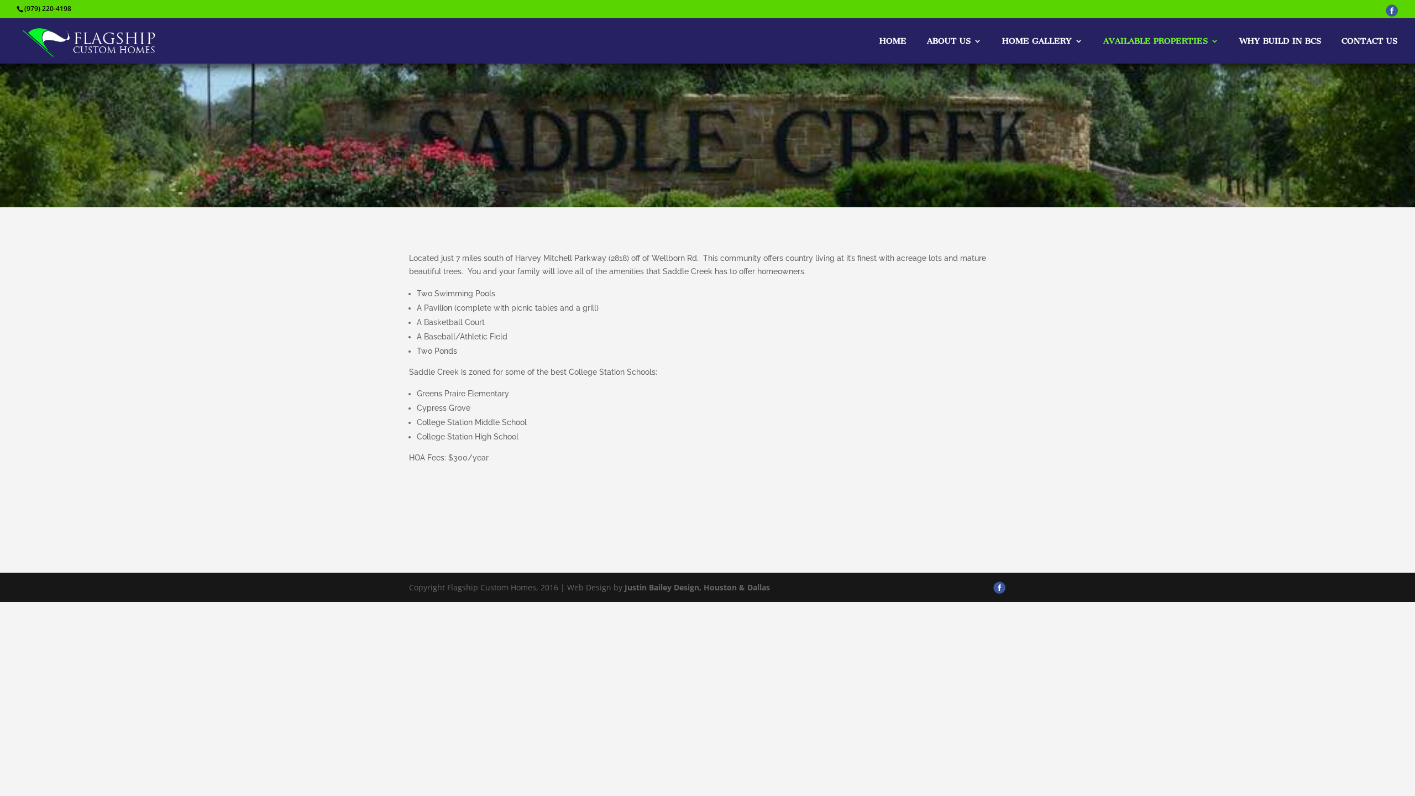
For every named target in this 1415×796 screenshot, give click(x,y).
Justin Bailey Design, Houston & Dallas (697, 587)
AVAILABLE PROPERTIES (1155, 41)
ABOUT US (949, 41)
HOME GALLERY (1037, 41)
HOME (892, 41)
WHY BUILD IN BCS (1280, 41)
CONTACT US (1369, 41)
